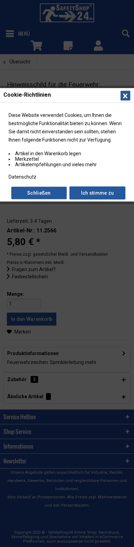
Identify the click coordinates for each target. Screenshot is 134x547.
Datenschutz (22, 177)
